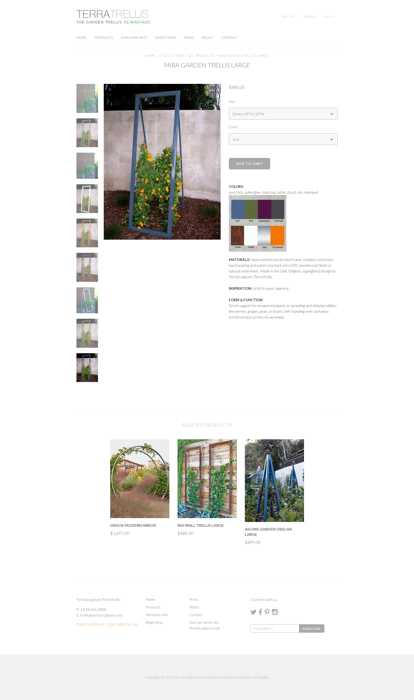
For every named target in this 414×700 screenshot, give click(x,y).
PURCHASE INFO (134, 37)
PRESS (188, 37)
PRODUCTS (104, 37)
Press (193, 599)
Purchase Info (157, 615)
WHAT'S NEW (165, 37)
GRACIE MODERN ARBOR (133, 525)
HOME (81, 37)
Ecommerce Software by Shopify (243, 677)
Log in (328, 16)
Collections (171, 56)
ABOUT (207, 37)
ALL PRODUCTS (201, 56)
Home (150, 56)
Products (153, 607)
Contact (195, 615)
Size (232, 101)
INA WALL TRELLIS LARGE (201, 525)
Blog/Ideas (154, 622)
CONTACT (229, 37)
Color (233, 127)
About (194, 607)
